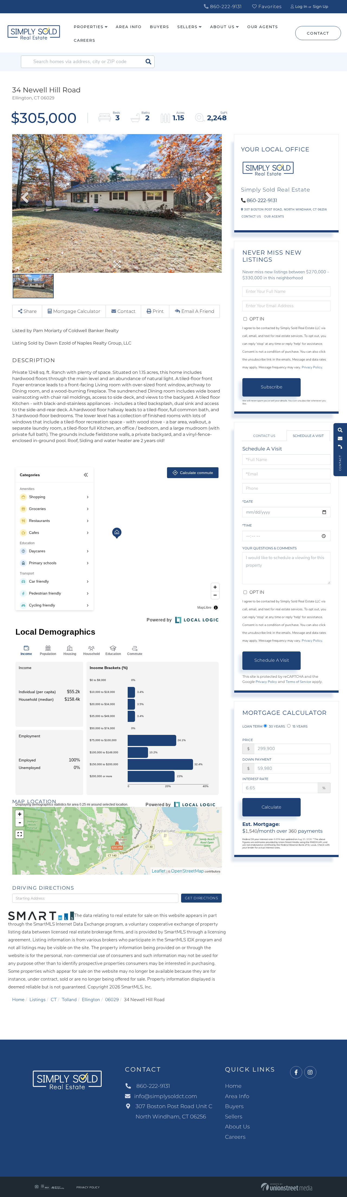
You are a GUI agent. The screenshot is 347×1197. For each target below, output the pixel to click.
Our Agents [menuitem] (262, 26)
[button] (148, 62)
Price (247, 740)
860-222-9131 (225, 6)
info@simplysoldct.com (165, 1096)
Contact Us (251, 216)
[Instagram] (310, 1072)
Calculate (271, 807)
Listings (38, 1000)
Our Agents (274, 216)
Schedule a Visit (308, 436)
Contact (318, 33)
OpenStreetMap (187, 871)
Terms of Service (298, 681)
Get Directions (201, 898)
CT (54, 1000)
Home (18, 1000)
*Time (247, 525)
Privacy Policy (312, 367)
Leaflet (159, 871)
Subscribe (271, 387)
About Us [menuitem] (222, 26)
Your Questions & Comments (269, 548)
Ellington (91, 1000)
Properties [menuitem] (89, 26)
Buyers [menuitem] (159, 26)
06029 (112, 1000)
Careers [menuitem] (84, 40)
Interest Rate (255, 779)
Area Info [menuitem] (129, 26)
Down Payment (256, 759)
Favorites (269, 6)
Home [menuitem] (233, 1086)
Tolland (69, 1000)
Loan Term (252, 726)
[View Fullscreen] (19, 834)
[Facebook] (296, 1072)
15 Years (299, 726)
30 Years (276, 726)
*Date (247, 501)
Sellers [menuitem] (187, 26)
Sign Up (320, 6)
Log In (301, 6)
